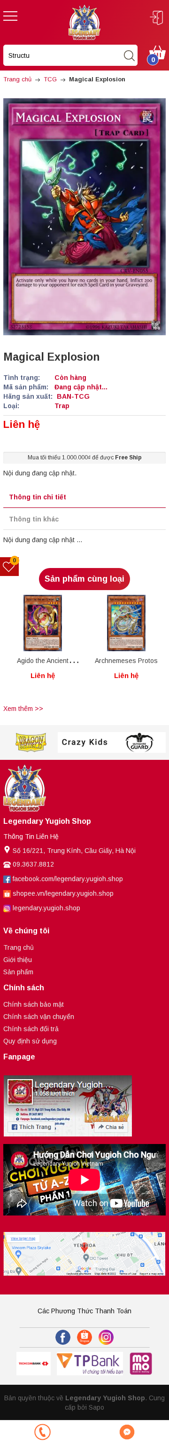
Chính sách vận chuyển (38, 1016)
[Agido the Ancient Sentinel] (42, 623)
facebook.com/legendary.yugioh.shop (68, 879)
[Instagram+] (106, 1337)
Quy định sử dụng (30, 1041)
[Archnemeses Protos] (126, 623)
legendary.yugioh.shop (46, 908)
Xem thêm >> (23, 708)
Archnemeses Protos (126, 660)
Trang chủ (18, 947)
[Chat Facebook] (126, 1432)
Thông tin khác (34, 519)
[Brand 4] (139, 742)
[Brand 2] (30, 742)
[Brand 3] (85, 742)
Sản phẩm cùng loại (84, 579)
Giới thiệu (17, 959)
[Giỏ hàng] (157, 51)
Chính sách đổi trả (31, 1029)
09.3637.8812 (33, 864)
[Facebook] (62, 1337)
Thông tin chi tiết (37, 497)
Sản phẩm (18, 972)
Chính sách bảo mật (33, 1004)
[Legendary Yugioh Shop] (84, 21)
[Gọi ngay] (42, 1432)
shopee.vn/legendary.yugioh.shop (63, 893)
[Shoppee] (84, 1337)
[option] (42, 647)
